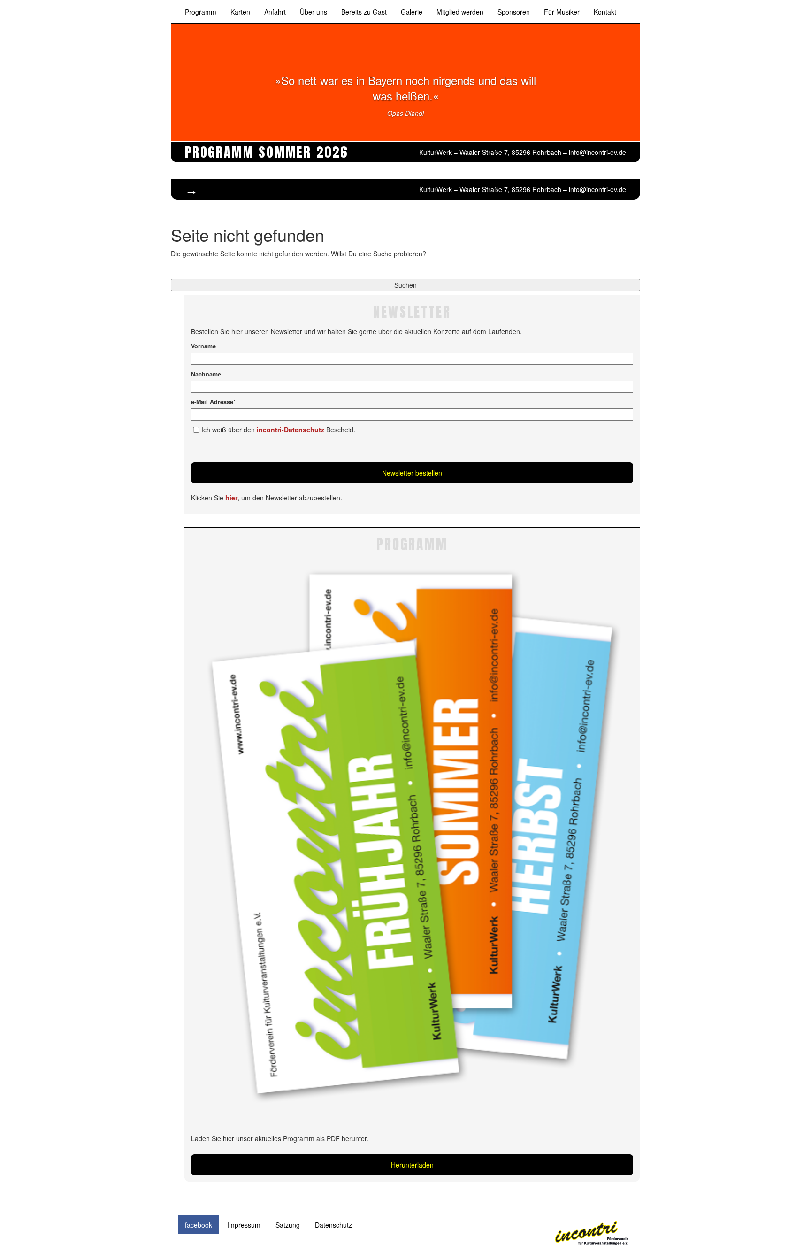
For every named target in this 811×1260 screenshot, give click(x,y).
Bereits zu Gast (364, 11)
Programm (200, 11)
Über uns (313, 11)
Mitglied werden (459, 11)
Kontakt (605, 11)
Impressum (243, 1224)
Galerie (411, 11)
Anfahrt (275, 11)
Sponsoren (513, 11)
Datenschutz (333, 1224)
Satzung (287, 1224)
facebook (198, 1224)
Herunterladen (412, 1164)
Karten (240, 11)
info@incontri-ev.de (597, 152)
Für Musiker (562, 11)
